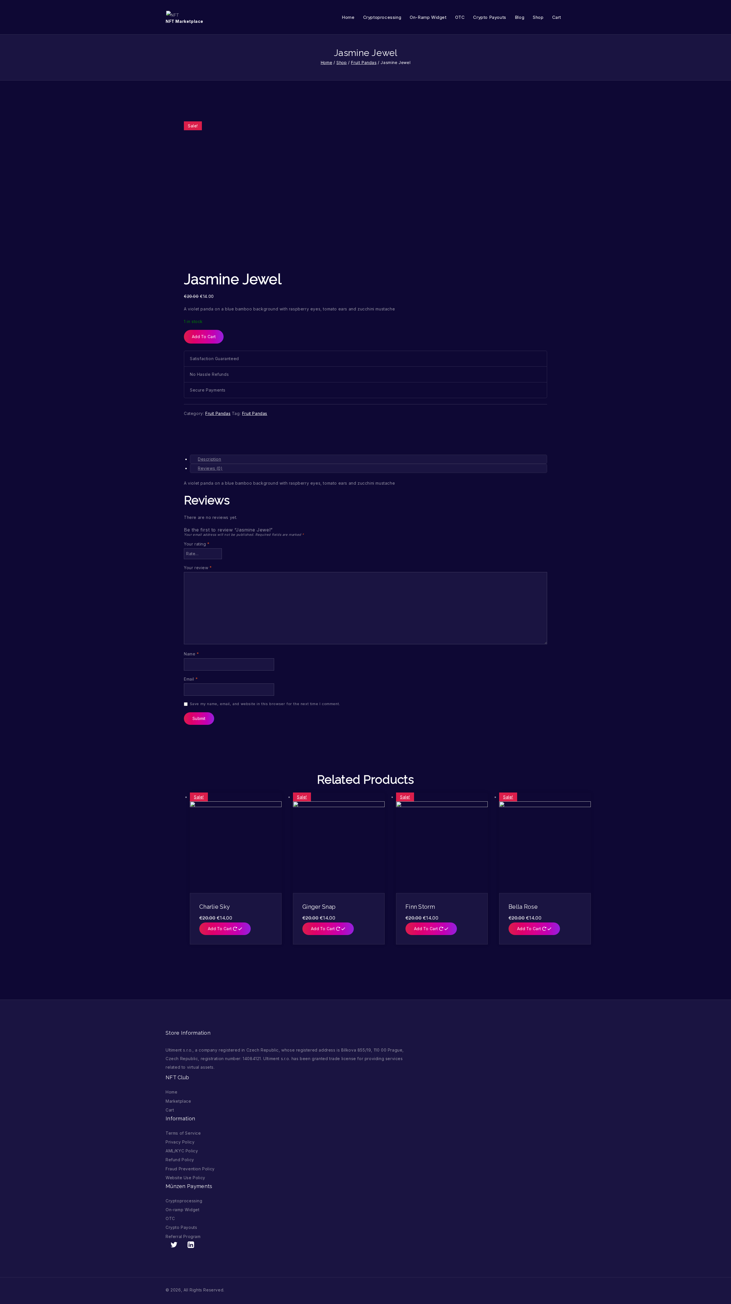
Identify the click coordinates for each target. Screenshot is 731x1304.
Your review (198, 567)
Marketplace (178, 1101)
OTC (460, 17)
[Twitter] (174, 1245)
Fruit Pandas (217, 413)
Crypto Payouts (489, 17)
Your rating (197, 543)
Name (191, 653)
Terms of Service (183, 1133)
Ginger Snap (319, 906)
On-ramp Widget (428, 17)
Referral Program (183, 1236)
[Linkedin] (191, 1245)
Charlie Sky (214, 906)
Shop (538, 17)
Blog (519, 17)
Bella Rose (523, 906)
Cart (556, 17)
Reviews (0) (210, 468)
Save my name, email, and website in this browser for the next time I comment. (265, 704)
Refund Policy (180, 1159)
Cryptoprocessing (382, 17)
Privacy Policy (180, 1142)
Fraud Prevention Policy (190, 1168)
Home (348, 17)
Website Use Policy (185, 1177)
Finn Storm (420, 906)
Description (209, 459)
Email (191, 679)
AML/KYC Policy (182, 1150)
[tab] (368, 459)
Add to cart (204, 336)
